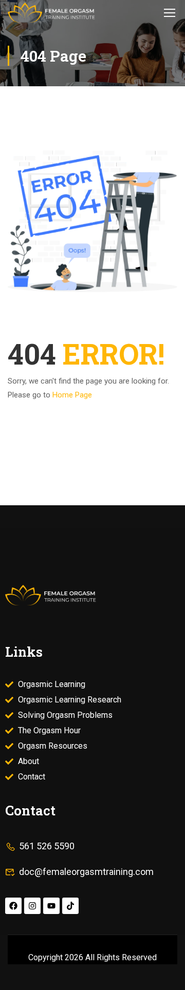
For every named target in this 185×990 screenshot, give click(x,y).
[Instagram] (32, 906)
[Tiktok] (70, 906)
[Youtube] (51, 906)
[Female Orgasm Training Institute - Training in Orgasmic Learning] (51, 13)
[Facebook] (13, 906)
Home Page (72, 394)
